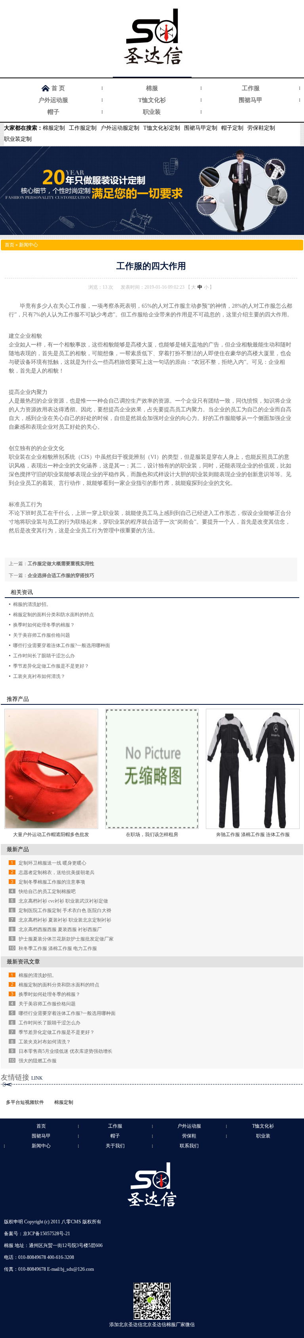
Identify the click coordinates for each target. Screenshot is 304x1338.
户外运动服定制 (120, 128)
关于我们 (115, 1146)
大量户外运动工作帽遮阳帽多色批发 (51, 834)
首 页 (58, 88)
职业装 (152, 112)
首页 (9, 245)
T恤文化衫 (152, 100)
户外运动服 (53, 100)
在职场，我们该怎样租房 (152, 834)
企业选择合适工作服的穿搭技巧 (61, 575)
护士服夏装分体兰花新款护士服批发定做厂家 (66, 939)
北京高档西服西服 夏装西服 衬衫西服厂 (60, 929)
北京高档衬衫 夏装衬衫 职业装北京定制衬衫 (65, 920)
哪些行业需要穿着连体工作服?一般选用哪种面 (61, 645)
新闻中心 (28, 245)
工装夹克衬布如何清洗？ (39, 676)
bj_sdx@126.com (77, 1269)
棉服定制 (54, 128)
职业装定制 (18, 139)
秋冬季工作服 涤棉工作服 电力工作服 (58, 948)
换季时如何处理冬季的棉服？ (44, 625)
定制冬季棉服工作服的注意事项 (52, 882)
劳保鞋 (189, 1136)
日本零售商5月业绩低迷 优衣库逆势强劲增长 (65, 1051)
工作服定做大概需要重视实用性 (61, 563)
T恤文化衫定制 (161, 128)
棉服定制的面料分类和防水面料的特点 (53, 614)
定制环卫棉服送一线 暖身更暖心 (52, 863)
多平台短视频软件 (25, 1102)
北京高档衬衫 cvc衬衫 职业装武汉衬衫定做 (63, 901)
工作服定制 (83, 128)
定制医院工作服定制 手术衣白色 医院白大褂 (65, 910)
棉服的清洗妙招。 (32, 604)
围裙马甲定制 (200, 128)
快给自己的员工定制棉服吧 (47, 891)
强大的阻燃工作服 (38, 1061)
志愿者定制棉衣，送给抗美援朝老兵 (57, 872)
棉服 (152, 88)
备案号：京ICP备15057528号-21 (37, 1233)
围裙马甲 (250, 100)
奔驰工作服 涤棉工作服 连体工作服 (253, 834)
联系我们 (189, 1146)
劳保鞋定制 (261, 128)
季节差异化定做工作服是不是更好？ (51, 666)
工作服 (251, 88)
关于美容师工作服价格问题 (41, 635)
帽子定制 (232, 128)
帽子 (53, 112)
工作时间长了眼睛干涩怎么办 (44, 656)
